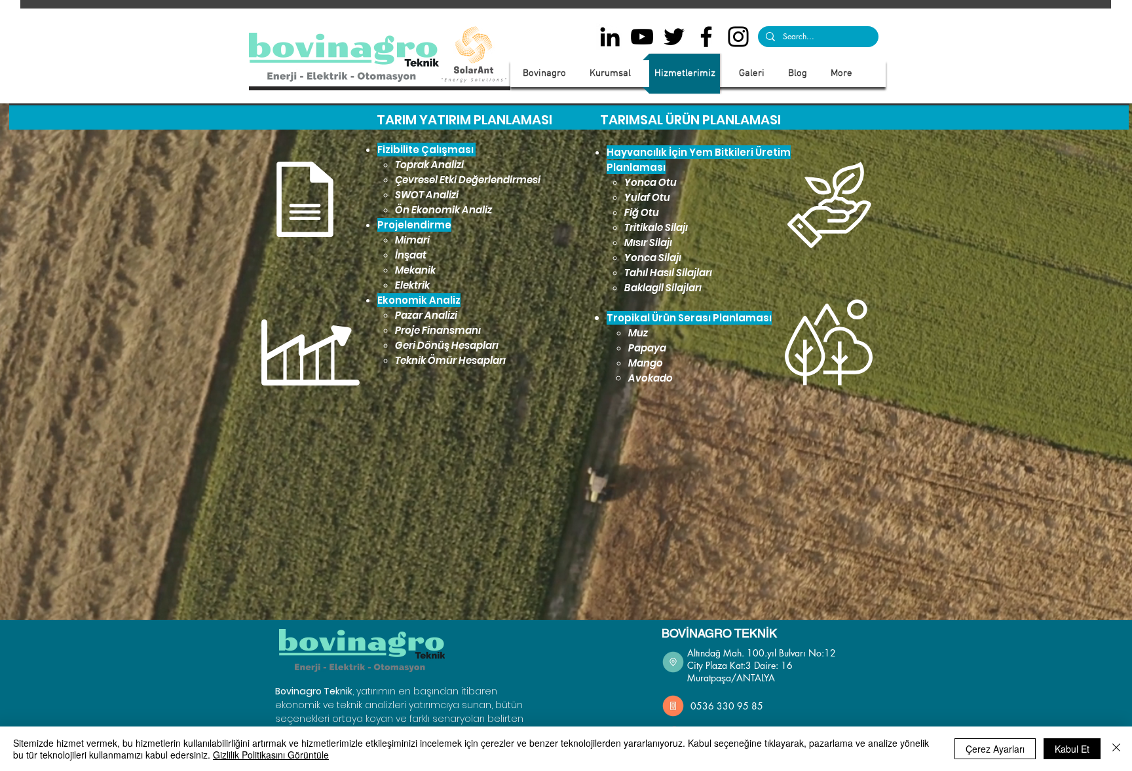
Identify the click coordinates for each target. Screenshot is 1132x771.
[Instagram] (738, 36)
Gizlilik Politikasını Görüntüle (271, 754)
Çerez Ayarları (995, 748)
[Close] (1116, 749)
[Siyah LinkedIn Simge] (610, 36)
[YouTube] (642, 36)
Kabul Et (1072, 748)
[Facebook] (706, 36)
